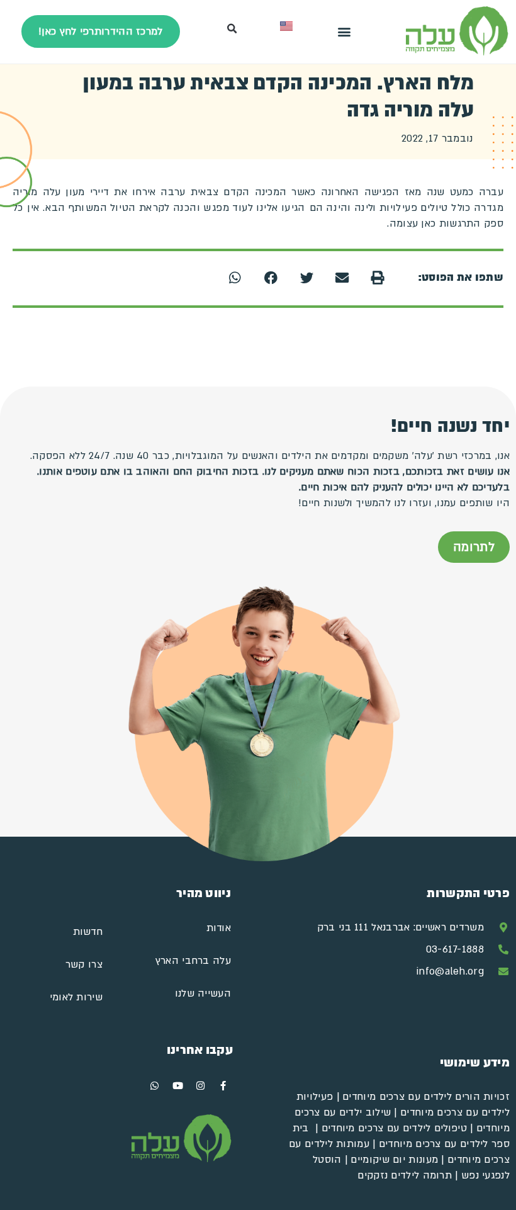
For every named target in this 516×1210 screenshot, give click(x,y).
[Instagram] (200, 1086)
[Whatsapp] (154, 1086)
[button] (344, 31)
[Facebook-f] (223, 1086)
